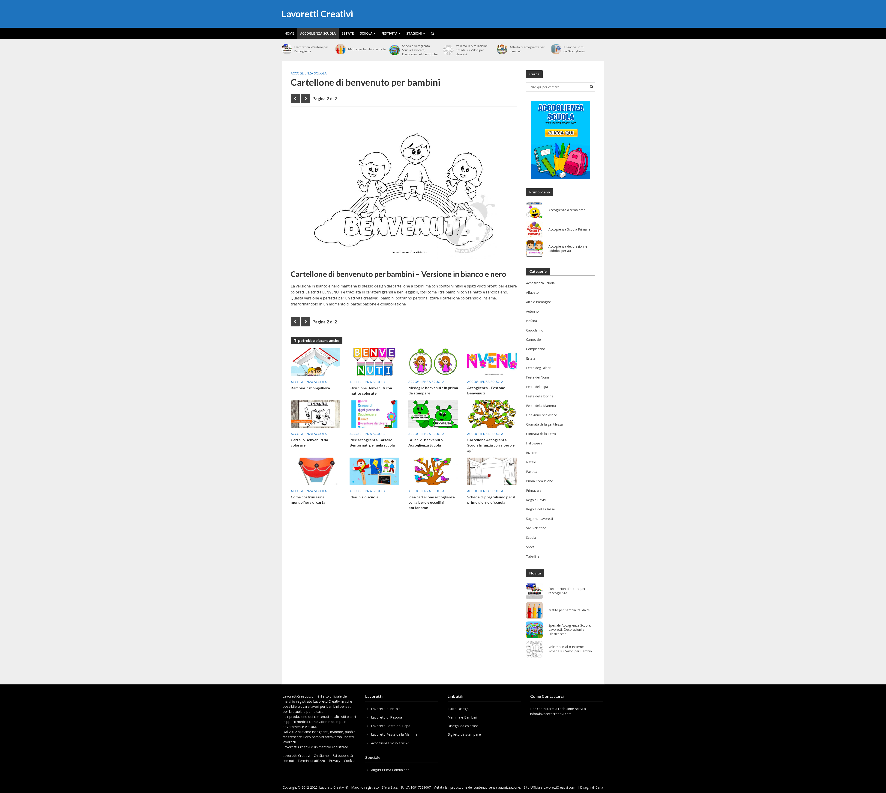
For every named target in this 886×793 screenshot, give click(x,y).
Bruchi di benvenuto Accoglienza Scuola (425, 442)
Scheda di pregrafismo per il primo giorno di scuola (491, 499)
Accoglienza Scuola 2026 (390, 743)
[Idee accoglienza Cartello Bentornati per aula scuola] (374, 413)
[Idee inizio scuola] (374, 470)
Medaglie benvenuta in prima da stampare (433, 390)
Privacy (334, 760)
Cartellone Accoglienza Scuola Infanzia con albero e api (491, 445)
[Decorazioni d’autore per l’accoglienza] (286, 49)
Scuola (366, 33)
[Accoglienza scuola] (560, 140)
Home (289, 33)
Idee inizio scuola (364, 497)
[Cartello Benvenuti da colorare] (315, 413)
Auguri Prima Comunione (390, 769)
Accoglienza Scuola (318, 33)
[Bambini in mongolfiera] (315, 361)
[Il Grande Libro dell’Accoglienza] (556, 49)
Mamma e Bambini (462, 717)
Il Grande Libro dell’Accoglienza (574, 49)
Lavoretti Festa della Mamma (394, 734)
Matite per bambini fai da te (367, 49)
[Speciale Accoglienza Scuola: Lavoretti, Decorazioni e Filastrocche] (394, 50)
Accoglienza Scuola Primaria (569, 229)
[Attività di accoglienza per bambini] (502, 49)
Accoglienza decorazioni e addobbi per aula (567, 248)
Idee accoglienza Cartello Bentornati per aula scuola (372, 442)
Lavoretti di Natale (386, 708)
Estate (348, 33)
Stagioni (414, 33)
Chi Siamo (321, 755)
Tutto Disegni (458, 708)
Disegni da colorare (463, 725)
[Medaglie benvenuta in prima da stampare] (433, 361)
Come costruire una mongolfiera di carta (308, 499)
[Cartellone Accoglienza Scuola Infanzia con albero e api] (492, 413)
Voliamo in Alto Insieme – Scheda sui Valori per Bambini (473, 50)
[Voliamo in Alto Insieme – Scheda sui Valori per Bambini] (448, 50)
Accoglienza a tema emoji (567, 210)
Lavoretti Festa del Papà (390, 725)
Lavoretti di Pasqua (386, 717)
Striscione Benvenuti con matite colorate (371, 390)
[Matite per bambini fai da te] (340, 49)
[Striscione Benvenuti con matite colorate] (374, 361)
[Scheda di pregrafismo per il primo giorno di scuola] (492, 470)
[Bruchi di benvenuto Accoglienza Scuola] (433, 413)
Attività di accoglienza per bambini (527, 49)
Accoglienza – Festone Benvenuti (486, 390)
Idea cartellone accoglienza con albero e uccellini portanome (431, 502)
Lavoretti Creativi (317, 13)
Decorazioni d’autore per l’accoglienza (311, 49)
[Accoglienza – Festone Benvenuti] (492, 361)
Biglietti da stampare (464, 734)
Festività (389, 33)
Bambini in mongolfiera (310, 388)
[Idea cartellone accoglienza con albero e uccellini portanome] (433, 470)
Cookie (349, 760)
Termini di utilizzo (311, 760)
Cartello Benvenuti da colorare (309, 442)
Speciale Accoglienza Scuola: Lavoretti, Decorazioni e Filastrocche (419, 50)
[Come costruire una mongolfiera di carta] (315, 470)
